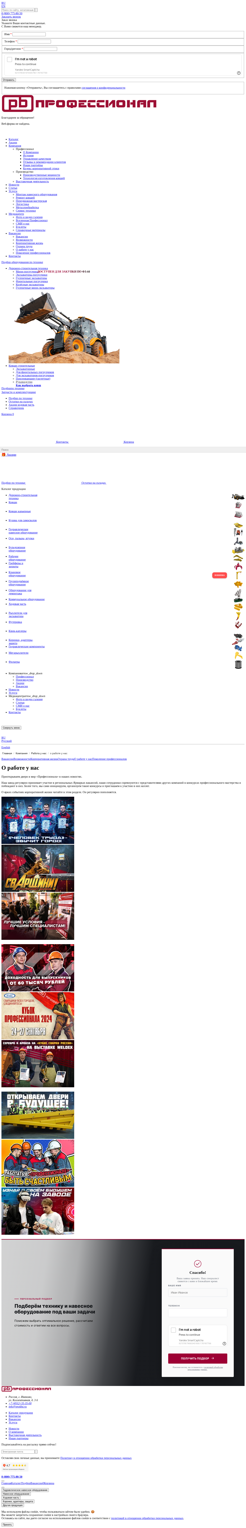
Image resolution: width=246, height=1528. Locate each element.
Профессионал (25, 676)
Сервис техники (26, 210)
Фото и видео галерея (29, 217)
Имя (8, 34)
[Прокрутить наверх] (2, 1480)
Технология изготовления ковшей (44, 178)
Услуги (13, 692)
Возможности (24, 239)
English (5, 747)
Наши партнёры (33, 165)
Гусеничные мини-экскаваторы (35, 287)
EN (3, 6)
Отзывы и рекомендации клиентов (44, 161)
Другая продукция (13, 1505)
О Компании (31, 152)
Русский (6, 740)
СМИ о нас (23, 223)
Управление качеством (37, 158)
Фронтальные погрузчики (32, 281)
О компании (16, 1431)
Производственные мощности (41, 174)
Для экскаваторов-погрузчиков (35, 375)
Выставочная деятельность (32, 181)
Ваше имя (174, 1285)
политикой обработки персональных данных (205, 1368)
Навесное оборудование (16, 1493)
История (28, 155)
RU (3, 3)
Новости (14, 689)
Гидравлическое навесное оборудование (25, 1490)
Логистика (22, 204)
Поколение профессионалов (33, 252)
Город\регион (13, 48)
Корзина (7, 414)
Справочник (16, 408)
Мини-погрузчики (27, 271)
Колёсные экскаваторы (30, 284)
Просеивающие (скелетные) (33, 378)
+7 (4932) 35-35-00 (20, 1403)
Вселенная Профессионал (32, 220)
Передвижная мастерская (31, 200)
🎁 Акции (8, 455)
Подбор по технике (20, 398)
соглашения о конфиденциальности (103, 87)
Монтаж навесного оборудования (36, 194)
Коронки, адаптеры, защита (18, 1501)
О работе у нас (25, 249)
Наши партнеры (18, 1438)
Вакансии (22, 236)
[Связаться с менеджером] (2, 1487)
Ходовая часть (11, 1497)
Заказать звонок (11, 16)
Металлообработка (27, 207)
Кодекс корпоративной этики (41, 168)
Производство (24, 679)
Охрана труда (24, 246)
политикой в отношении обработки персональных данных (147, 1518)
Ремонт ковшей (25, 197)
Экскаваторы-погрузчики (31, 274)
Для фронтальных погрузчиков (35, 372)
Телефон (10, 41)
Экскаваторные (25, 368)
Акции (20, 683)
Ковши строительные (22, 365)
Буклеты (21, 226)
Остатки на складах (21, 401)
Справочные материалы (30, 230)
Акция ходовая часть (21, 404)
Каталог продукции (21, 1412)
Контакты (62, 441)
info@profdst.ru (18, 1406)
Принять (7, 1524)
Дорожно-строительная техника (28, 268)
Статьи (20, 702)
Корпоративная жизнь (29, 243)
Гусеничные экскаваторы (31, 278)
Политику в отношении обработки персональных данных (96, 1458)
